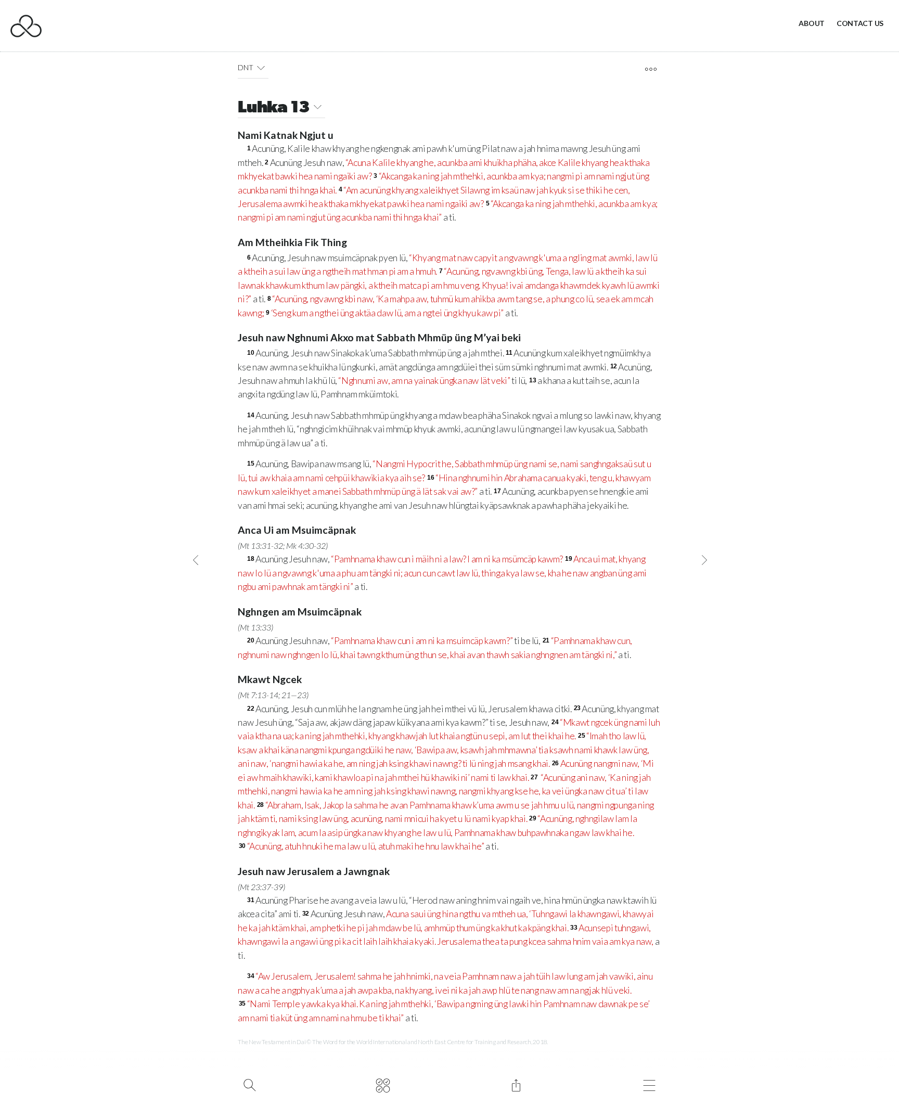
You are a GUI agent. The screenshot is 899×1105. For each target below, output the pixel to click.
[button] (260, 67)
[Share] (515, 1084)
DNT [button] (245, 67)
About (812, 23)
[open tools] (650, 69)
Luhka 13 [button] (274, 108)
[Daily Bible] (382, 1084)
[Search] (249, 1084)
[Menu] (649, 1084)
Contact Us (860, 23)
